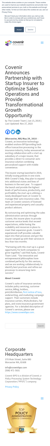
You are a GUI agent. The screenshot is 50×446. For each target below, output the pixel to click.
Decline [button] (30, 29)
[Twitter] (13, 132)
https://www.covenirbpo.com (19, 312)
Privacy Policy (12, 386)
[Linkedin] (18, 132)
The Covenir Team (17, 120)
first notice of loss (32, 292)
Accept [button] (19, 29)
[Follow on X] (12, 393)
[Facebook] (7, 132)
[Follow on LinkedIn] (7, 393)
